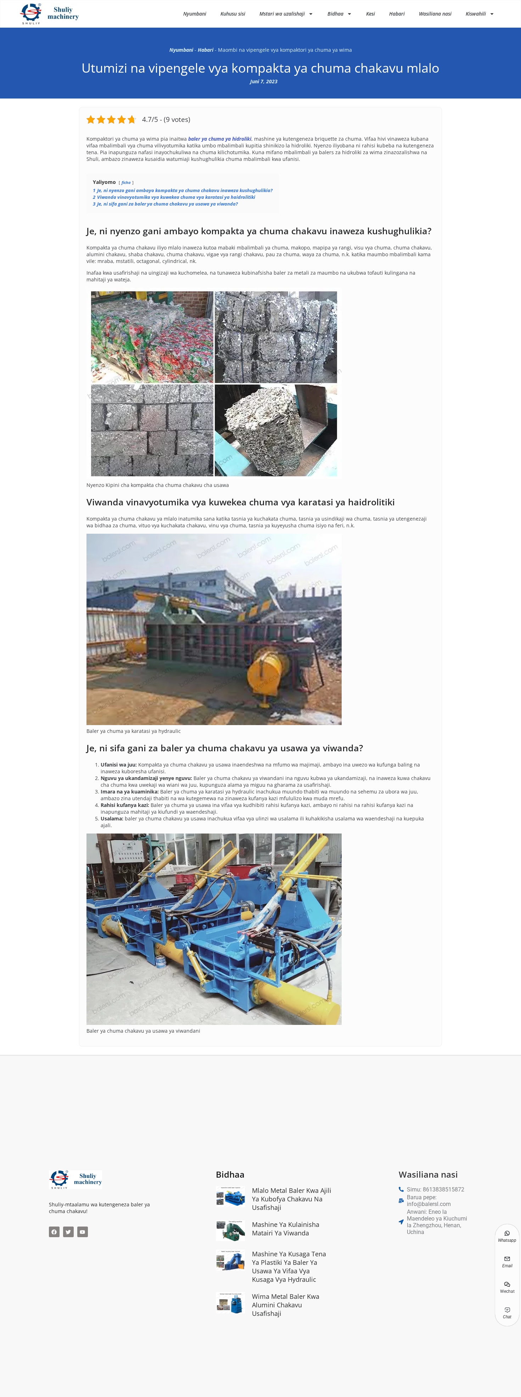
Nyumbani (194, 13)
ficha (126, 182)
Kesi (370, 13)
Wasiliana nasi (435, 13)
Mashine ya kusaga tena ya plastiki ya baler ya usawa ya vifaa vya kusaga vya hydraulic (289, 1267)
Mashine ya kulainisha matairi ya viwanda (285, 1228)
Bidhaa (335, 13)
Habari (397, 13)
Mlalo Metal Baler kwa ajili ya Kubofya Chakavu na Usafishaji (291, 1199)
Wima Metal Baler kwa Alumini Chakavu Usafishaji (285, 1305)
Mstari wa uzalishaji (282, 13)
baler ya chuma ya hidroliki (219, 138)
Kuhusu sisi (232, 13)
